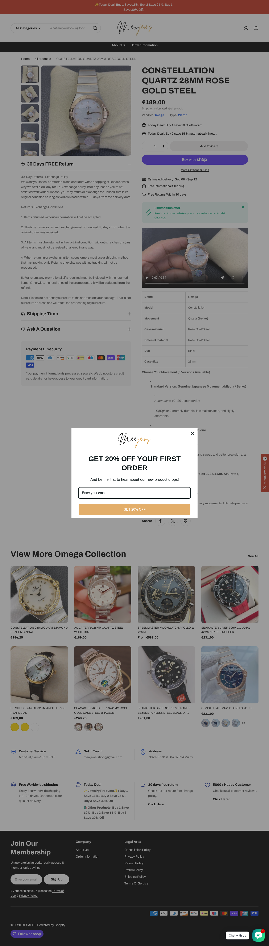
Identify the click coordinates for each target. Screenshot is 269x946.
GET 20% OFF (135, 509)
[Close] (192, 433)
